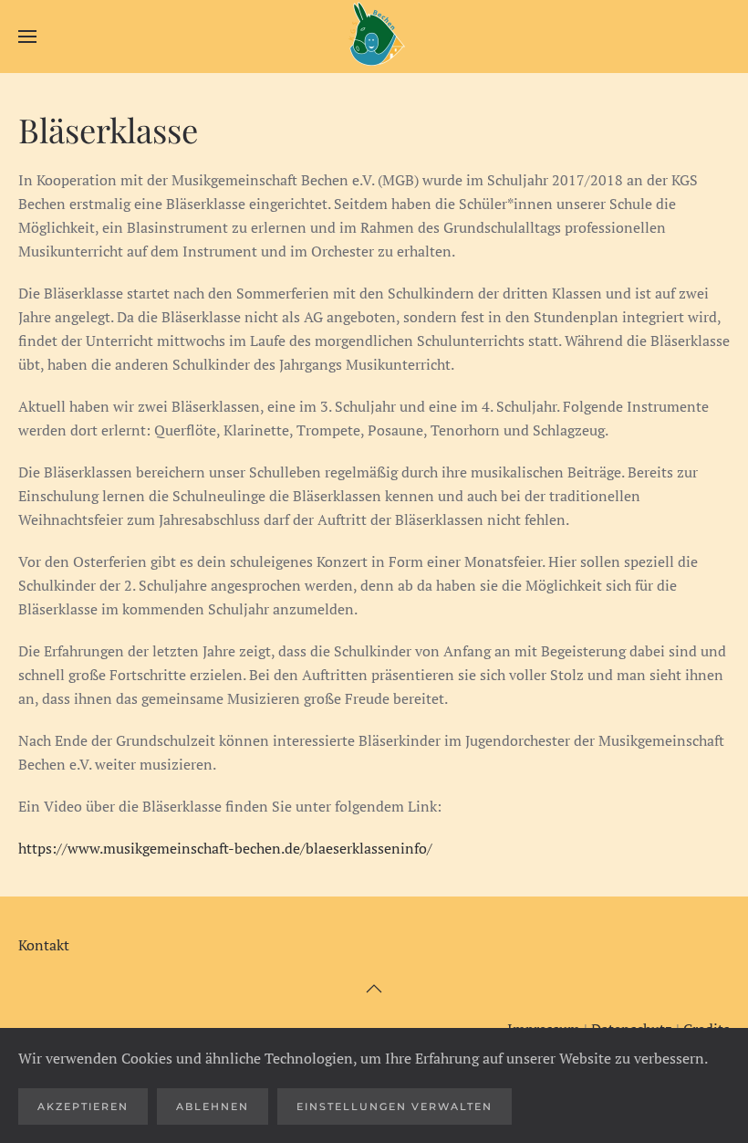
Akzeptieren (83, 1106)
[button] (27, 36)
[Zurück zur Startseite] (374, 36)
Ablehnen (212, 1106)
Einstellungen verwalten (394, 1106)
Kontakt (43, 945)
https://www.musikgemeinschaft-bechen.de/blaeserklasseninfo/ (227, 848)
